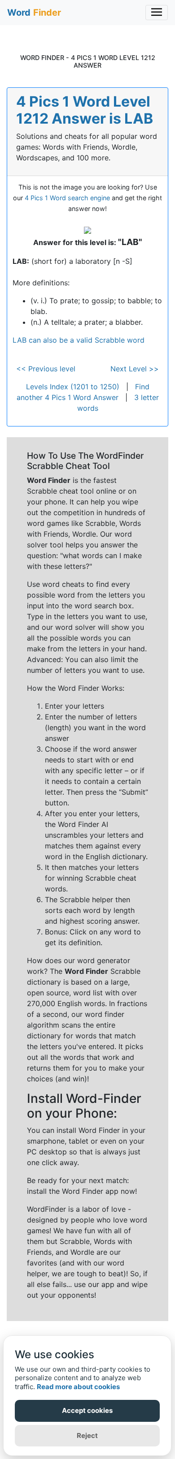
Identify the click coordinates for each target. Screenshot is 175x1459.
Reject (87, 1435)
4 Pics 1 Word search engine (67, 198)
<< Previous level (45, 368)
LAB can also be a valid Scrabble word (78, 340)
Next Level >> (134, 368)
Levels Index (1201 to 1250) (72, 386)
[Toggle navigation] (156, 12)
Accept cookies (87, 1410)
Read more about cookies (78, 1386)
